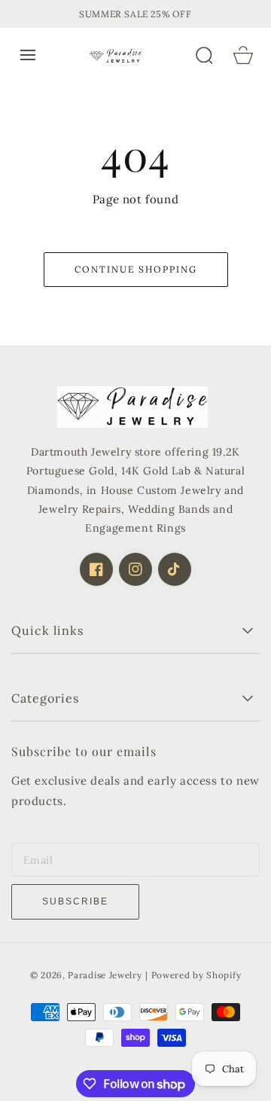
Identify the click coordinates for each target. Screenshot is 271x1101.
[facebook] (96, 569)
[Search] (204, 55)
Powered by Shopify (196, 975)
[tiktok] (174, 569)
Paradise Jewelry (105, 975)
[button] (27, 55)
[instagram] (135, 569)
